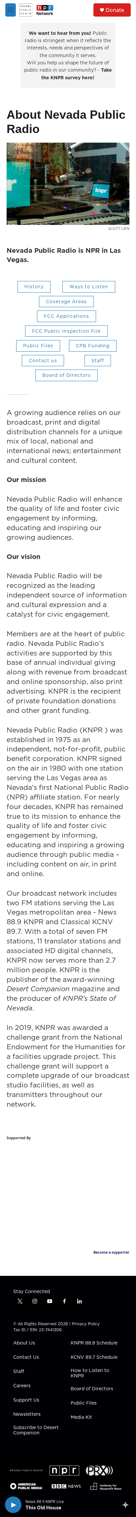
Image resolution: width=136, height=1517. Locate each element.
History (34, 286)
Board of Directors (66, 375)
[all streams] (127, 1504)
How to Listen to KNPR (90, 1373)
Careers (22, 1386)
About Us (24, 1343)
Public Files (38, 345)
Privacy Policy (86, 1324)
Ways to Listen (88, 286)
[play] (13, 1504)
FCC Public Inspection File (66, 331)
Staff (97, 360)
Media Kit (81, 1417)
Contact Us (26, 1357)
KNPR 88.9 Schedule (94, 1343)
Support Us (26, 1400)
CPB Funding (93, 345)
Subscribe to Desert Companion (36, 1430)
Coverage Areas (66, 301)
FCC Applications (66, 316)
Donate (115, 10)
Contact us (43, 360)
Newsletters (27, 1414)
